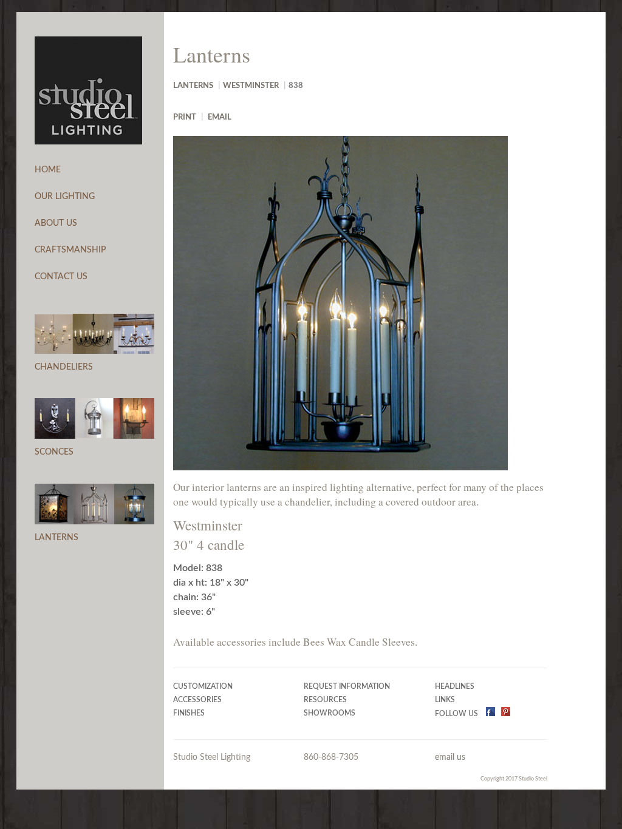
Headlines (454, 686)
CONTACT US (61, 276)
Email (219, 117)
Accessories (197, 700)
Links (445, 700)
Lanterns (193, 86)
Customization (203, 686)
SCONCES (54, 452)
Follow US (457, 714)
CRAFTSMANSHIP (70, 250)
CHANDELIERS (64, 367)
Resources (325, 700)
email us (450, 757)
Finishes (189, 713)
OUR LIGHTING (65, 196)
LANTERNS (56, 537)
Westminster (251, 86)
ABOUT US (56, 223)
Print (184, 117)
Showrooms (329, 713)
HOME (48, 170)
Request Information (347, 686)
